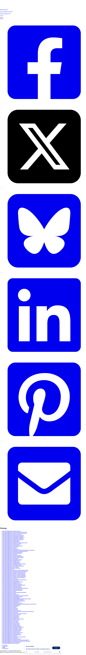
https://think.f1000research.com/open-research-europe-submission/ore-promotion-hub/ (18, 611)
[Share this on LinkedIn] (44, 356)
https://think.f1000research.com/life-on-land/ (10, 594)
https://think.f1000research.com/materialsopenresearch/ (12, 596)
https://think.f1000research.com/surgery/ (9, 635)
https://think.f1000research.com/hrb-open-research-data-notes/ (13, 584)
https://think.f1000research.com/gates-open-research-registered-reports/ (15, 570)
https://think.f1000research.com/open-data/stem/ (11, 633)
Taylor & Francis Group (13, 650)
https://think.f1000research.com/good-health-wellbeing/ (12, 581)
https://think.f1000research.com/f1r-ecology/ (10, 566)
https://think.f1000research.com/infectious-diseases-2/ (12, 587)
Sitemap (3, 647)
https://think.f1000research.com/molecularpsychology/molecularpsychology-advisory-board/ (19, 604)
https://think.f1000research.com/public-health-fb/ (11, 625)
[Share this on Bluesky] (44, 272)
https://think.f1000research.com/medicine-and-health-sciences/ (13, 600)
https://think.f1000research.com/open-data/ (10, 609)
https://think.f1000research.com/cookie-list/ (10, 546)
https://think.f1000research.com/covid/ (9, 547)
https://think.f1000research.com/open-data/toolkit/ (11, 638)
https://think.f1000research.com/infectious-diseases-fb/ (12, 590)
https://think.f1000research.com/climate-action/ (11, 544)
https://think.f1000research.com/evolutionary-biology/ (12, 559)
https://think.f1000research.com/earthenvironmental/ (11, 553)
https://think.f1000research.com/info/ (9, 591)
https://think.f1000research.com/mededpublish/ (11, 597)
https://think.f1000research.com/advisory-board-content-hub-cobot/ (14, 532)
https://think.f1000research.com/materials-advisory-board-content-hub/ (15, 595)
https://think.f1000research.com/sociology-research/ (11, 630)
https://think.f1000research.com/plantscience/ (10, 617)
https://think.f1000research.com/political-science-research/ (13, 618)
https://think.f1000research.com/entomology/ (10, 558)
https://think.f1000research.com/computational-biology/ (12, 545)
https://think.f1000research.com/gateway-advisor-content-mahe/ (14, 575)
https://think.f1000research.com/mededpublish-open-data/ (12, 599)
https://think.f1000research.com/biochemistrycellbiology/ (12, 538)
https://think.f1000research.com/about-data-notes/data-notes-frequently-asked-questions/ (18, 550)
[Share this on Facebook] (44, 103)
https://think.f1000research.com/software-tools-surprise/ (12, 632)
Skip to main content (4, 9)
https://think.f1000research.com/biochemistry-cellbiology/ (13, 536)
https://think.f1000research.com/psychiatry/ (10, 620)
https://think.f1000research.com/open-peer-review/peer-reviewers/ (14, 613)
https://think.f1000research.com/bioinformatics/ (11, 540)
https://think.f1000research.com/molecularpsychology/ (12, 602)
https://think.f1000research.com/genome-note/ (10, 580)
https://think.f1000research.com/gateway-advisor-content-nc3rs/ (14, 576)
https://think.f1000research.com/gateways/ (10, 578)
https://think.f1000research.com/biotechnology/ (11, 541)
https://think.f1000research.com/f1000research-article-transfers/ (14, 563)
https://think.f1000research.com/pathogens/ (10, 612)
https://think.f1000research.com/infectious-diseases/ (11, 586)
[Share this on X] (44, 188)
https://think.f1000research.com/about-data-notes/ (11, 531)
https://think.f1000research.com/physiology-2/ (10, 615)
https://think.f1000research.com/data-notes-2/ (10, 549)
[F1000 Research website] (6, 11)
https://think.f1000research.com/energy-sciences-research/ (13, 557)
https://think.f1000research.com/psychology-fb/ (11, 623)
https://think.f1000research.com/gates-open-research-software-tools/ (14, 571)
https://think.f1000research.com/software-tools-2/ (11, 631)
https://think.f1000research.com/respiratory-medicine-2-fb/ (13, 627)
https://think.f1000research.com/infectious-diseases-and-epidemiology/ (15, 588)
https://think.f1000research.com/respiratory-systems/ (11, 628)
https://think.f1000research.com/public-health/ (10, 624)
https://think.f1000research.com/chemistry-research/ (11, 543)
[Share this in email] (44, 525)
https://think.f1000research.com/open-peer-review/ (11, 610)
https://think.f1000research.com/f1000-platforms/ (11, 562)
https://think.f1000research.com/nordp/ (9, 607)
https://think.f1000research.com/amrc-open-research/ (12, 534)
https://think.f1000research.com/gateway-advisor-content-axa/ (13, 573)
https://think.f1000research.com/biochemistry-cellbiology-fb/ (13, 537)
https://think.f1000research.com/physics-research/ (11, 614)
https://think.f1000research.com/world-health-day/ (11, 642)
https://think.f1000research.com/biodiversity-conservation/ (13, 539)
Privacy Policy (5, 645)
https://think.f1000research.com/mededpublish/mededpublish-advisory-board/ (16, 598)
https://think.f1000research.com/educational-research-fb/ (12, 556)
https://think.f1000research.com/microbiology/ (10, 601)
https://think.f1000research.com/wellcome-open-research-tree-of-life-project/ (16, 641)
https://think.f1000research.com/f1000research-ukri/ (11, 564)
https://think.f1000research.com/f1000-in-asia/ (10, 561)
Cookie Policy (5, 646)
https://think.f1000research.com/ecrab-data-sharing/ (11, 555)
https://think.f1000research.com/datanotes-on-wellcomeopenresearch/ (15, 551)
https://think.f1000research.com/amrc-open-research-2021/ (13, 535)
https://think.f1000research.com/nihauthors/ (10, 606)
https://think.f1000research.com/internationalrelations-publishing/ (14, 592)
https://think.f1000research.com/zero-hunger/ (10, 643)
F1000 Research (5, 648)
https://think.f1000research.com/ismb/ (9, 593)
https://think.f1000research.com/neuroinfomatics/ (11, 605)
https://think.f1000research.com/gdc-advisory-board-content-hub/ (14, 579)
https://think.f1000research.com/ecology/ (9, 554)
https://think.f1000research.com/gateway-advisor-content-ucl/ (13, 577)
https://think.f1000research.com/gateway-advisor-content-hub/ (13, 574)
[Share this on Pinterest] (44, 441)
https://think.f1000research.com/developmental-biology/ (12, 552)
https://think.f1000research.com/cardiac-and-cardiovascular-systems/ (14, 542)
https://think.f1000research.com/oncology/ (10, 608)
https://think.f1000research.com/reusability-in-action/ (12, 629)
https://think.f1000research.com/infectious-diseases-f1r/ (12, 589)
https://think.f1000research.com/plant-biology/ (10, 616)
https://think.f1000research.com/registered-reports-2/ (12, 626)
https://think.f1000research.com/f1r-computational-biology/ (13, 565)
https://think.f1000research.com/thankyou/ (10, 637)
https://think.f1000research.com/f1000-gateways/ (11, 560)
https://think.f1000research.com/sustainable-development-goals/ (14, 636)
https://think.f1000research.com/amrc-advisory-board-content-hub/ (14, 533)
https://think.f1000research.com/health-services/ (11, 582)
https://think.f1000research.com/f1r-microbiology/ (11, 568)
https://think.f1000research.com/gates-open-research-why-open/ (14, 572)
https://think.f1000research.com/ (8, 569)
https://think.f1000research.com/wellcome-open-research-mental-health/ (15, 639)
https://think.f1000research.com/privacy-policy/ (11, 619)
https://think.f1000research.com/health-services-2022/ (12, 583)
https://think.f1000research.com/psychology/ (10, 622)
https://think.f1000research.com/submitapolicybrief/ (11, 634)
